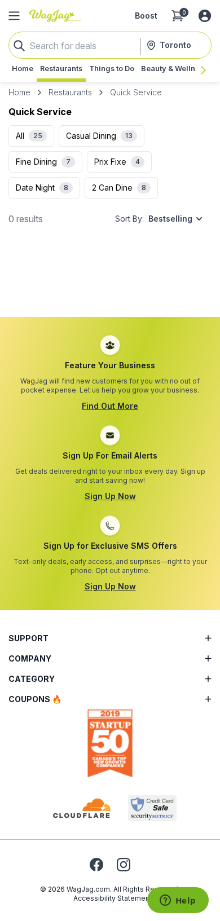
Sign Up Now (110, 496)
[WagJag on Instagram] (123, 864)
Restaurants (70, 92)
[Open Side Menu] (14, 15)
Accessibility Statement (112, 898)
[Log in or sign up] (205, 16)
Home (19, 92)
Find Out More (110, 406)
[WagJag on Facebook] (96, 864)
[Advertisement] (110, 282)
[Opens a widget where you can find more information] (178, 901)
